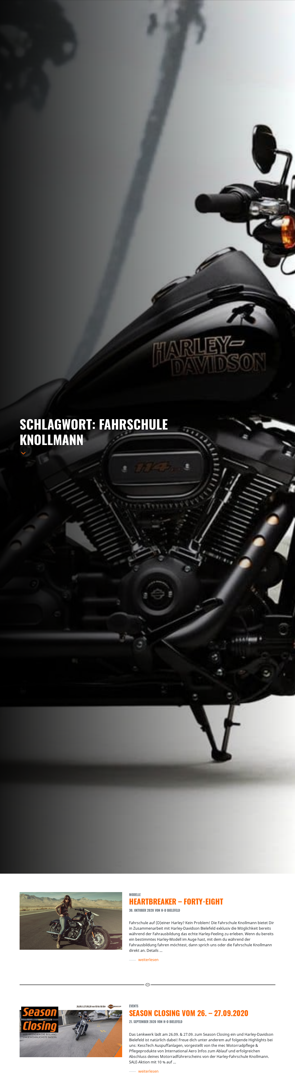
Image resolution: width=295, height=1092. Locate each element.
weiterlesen (148, 959)
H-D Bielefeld (170, 910)
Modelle (135, 894)
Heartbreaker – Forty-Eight (176, 901)
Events (133, 1005)
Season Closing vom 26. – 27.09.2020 (188, 1012)
